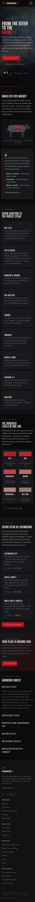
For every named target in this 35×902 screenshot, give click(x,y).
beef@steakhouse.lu (8, 788)
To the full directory (13, 624)
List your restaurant (8, 852)
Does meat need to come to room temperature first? (15, 724)
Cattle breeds (6, 807)
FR (7, 794)
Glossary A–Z (6, 835)
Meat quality (6, 828)
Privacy (4, 863)
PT (14, 794)
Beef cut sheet (6, 876)
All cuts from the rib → (13, 193)
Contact (4, 855)
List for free (9, 663)
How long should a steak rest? (11, 741)
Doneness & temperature (9, 811)
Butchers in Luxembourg (9, 848)
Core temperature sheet (9, 872)
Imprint (4, 859)
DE (3, 794)
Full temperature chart (13, 508)
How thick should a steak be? (11, 715)
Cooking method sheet (9, 880)
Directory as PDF (7, 883)
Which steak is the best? (9, 687)
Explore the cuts (11, 58)
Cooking (4, 814)
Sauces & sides (6, 831)
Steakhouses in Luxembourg (14, 64)
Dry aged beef (6, 818)
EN (10, 794)
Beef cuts (5, 803)
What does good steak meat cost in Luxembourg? (12, 750)
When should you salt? (9, 734)
